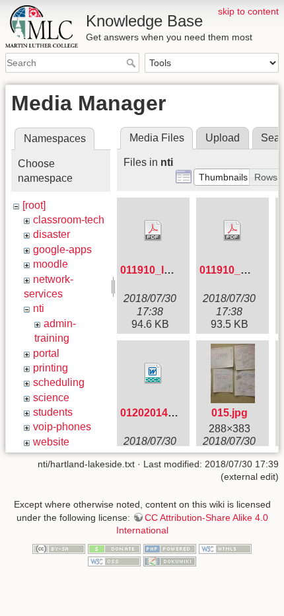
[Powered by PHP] (169, 548)
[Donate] (114, 548)
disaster (51, 234)
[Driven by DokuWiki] (169, 561)
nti (38, 308)
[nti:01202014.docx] (153, 373)
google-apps (62, 249)
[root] (34, 205)
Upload (222, 137)
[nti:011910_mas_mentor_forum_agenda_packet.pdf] (232, 230)
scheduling (59, 382)
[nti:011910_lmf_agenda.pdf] (153, 230)
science (51, 397)
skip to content (248, 11)
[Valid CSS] (114, 561)
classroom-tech (68, 219)
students (53, 412)
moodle (50, 264)
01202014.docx (157, 412)
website (51, 441)
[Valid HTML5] (225, 548)
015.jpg (229, 412)
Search (132, 62)
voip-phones (62, 426)
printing (50, 367)
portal (46, 353)
